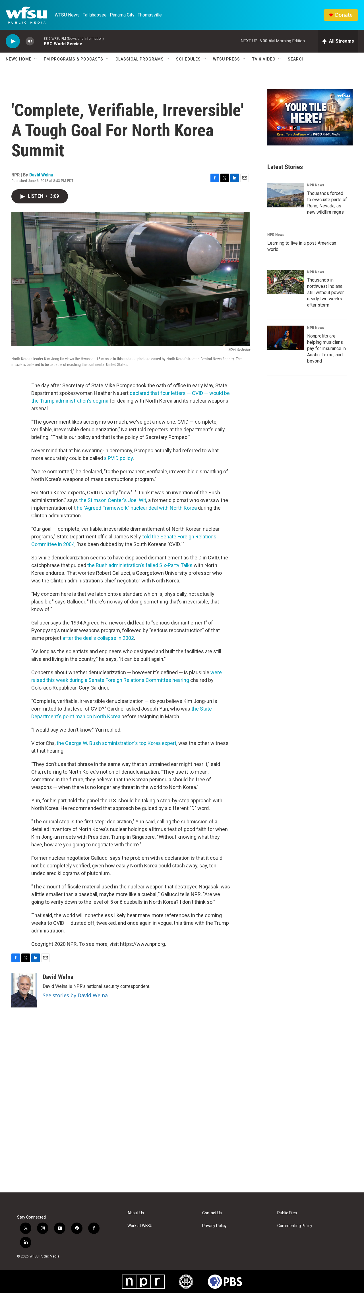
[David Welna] (24, 990)
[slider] (39, 41)
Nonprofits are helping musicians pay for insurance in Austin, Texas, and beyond (326, 348)
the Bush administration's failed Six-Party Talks (140, 565)
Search (296, 59)
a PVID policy (118, 458)
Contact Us (212, 1213)
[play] (12, 41)
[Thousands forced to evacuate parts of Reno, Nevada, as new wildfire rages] (285, 195)
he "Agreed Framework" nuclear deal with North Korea (137, 508)
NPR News (315, 185)
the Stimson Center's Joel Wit (112, 500)
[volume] (30, 41)
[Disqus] (182, 1116)
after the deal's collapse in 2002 (98, 638)
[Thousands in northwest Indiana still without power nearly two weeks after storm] (285, 282)
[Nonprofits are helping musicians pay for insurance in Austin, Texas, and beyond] (285, 338)
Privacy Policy (214, 1226)
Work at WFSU (139, 1226)
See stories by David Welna (75, 995)
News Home (19, 59)
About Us (135, 1213)
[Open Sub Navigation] (36, 59)
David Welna (41, 175)
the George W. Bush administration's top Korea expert (116, 743)
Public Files (287, 1213)
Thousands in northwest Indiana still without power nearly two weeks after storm (325, 292)
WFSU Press (226, 59)
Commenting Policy (294, 1226)
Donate (344, 15)
